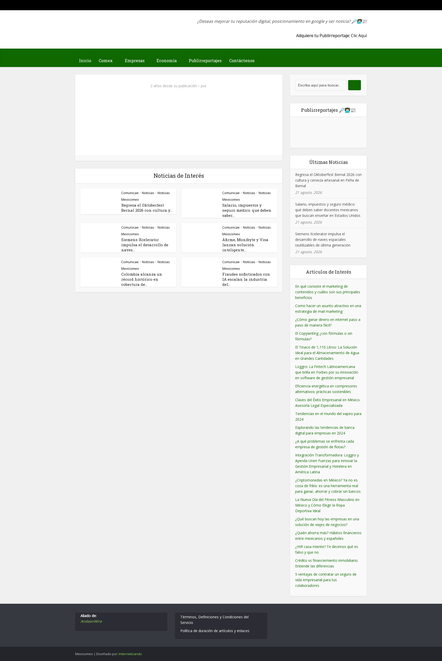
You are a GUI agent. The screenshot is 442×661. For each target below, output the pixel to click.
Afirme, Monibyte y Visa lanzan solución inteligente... (245, 244)
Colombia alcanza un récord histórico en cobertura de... (141, 279)
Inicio (85, 60)
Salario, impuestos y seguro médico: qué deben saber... (246, 210)
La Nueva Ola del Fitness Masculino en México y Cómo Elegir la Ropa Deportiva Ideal (327, 505)
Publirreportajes (205, 60)
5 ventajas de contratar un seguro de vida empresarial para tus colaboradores (326, 580)
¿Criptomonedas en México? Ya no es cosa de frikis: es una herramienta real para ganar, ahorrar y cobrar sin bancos (328, 486)
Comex (106, 60)
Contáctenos (242, 60)
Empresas (135, 60)
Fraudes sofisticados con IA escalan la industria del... (246, 279)
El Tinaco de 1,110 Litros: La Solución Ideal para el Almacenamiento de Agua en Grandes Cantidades (327, 353)
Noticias (148, 193)
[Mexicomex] (109, 24)
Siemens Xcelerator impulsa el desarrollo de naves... (144, 244)
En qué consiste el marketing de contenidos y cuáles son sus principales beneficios (327, 292)
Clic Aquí (359, 35)
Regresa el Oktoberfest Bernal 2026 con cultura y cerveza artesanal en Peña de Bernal (328, 180)
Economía (167, 60)
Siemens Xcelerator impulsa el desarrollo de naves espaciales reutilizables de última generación (322, 239)
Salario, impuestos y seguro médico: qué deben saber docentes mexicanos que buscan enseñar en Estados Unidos (327, 210)
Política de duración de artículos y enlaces (214, 630)
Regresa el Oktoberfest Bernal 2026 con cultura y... (146, 208)
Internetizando (130, 654)
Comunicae (130, 193)
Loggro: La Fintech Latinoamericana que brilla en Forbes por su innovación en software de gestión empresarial (326, 372)
